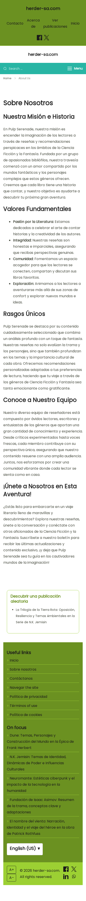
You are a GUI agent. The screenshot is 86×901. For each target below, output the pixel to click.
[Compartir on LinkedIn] (66, 877)
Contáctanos (21, 678)
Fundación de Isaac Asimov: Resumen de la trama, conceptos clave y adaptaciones (40, 806)
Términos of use (23, 705)
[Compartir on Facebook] (39, 37)
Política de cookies (26, 714)
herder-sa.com (43, 8)
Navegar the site (24, 687)
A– (11, 877)
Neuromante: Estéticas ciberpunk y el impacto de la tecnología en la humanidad (41, 784)
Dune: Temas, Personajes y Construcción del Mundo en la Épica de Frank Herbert (40, 741)
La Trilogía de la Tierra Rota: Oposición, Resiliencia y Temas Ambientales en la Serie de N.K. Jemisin (45, 616)
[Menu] (69, 68)
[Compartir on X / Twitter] (46, 37)
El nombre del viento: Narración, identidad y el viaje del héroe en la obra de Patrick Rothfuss (40, 827)
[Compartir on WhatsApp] (74, 877)
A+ (11, 869)
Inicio (75, 23)
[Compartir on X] (74, 870)
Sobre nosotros (23, 669)
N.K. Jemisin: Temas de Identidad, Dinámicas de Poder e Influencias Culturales (36, 763)
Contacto (15, 23)
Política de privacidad (28, 696)
